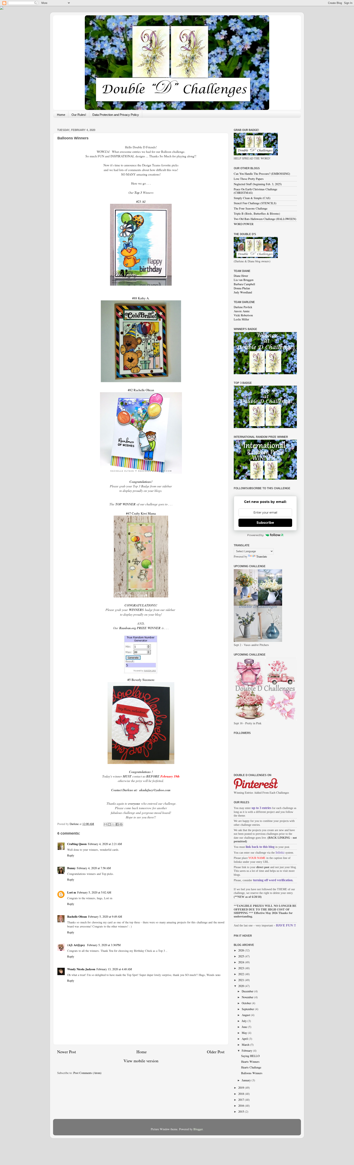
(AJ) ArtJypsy (76, 945)
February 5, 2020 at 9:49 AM (105, 916)
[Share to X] (113, 824)
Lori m (71, 892)
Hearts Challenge (251, 1067)
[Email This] (105, 824)
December (248, 991)
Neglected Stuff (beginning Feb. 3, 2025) (258, 184)
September (248, 1009)
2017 (241, 1100)
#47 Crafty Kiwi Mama (141, 513)
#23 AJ (140, 201)
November (248, 997)
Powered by (255, 535)
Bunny (71, 868)
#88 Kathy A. (141, 298)
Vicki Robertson (243, 315)
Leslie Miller (241, 319)
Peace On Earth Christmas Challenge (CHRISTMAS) (255, 191)
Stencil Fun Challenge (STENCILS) (255, 203)
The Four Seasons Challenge (250, 208)
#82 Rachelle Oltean (141, 390)
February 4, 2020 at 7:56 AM (94, 868)
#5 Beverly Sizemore (140, 679)
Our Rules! (78, 114)
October (247, 1003)
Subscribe (265, 523)
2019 (241, 1088)
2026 (241, 950)
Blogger (198, 1129)
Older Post (216, 1052)
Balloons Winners (251, 1073)
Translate (261, 556)
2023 (241, 968)
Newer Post (66, 1052)
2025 (241, 956)
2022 (241, 974)
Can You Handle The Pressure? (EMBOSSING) (262, 174)
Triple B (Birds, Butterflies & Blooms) (257, 213)
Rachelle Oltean (77, 916)
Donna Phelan (242, 288)
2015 (241, 1111)
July (244, 1021)
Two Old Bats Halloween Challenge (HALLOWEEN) (265, 219)
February (247, 1050)
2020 (241, 986)
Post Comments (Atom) (87, 1073)
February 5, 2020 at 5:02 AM (94, 892)
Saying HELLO (250, 1056)
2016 (241, 1106)
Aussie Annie (242, 311)
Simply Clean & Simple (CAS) (252, 198)
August (246, 1015)
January (247, 1080)
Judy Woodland (243, 292)
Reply (70, 855)
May (245, 1033)
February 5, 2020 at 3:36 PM (104, 945)
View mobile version (141, 1061)
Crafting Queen (77, 844)
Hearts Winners (250, 1062)
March (246, 1045)
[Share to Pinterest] (121, 824)
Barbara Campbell (244, 284)
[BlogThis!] (109, 824)
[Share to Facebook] (117, 824)
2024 (241, 962)
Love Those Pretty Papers (249, 179)
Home (61, 114)
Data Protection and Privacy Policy (115, 114)
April (245, 1039)
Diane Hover (241, 276)
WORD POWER (244, 224)
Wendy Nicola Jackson (81, 969)
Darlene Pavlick (243, 307)
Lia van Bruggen (243, 280)
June (245, 1027)
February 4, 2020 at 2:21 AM (105, 844)
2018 (241, 1094)
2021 (241, 980)
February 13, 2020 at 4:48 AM (114, 969)
